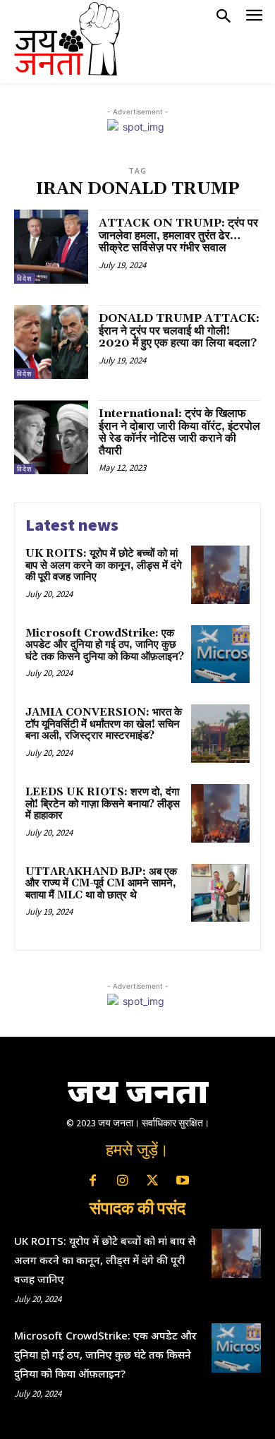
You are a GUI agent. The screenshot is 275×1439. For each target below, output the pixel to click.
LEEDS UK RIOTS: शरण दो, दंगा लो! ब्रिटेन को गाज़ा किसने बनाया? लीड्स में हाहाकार (102, 803)
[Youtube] (182, 1181)
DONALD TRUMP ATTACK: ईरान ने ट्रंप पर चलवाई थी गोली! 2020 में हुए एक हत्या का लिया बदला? (179, 330)
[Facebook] (92, 1181)
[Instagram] (122, 1181)
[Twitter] (152, 1181)
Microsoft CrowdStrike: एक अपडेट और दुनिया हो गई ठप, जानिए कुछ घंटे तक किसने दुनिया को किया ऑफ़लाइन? (104, 645)
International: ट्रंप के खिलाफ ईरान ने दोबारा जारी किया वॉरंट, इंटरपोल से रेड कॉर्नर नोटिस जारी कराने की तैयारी (179, 432)
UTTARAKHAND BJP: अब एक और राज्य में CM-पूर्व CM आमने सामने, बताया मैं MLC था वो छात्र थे (101, 883)
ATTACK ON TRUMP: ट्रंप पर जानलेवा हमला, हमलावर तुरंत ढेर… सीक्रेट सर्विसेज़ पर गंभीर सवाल (178, 235)
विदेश (24, 278)
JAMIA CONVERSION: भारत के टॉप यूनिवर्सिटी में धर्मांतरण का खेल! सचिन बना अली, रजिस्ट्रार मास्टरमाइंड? (103, 724)
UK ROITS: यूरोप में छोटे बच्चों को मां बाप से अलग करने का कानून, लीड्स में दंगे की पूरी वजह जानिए (103, 565)
